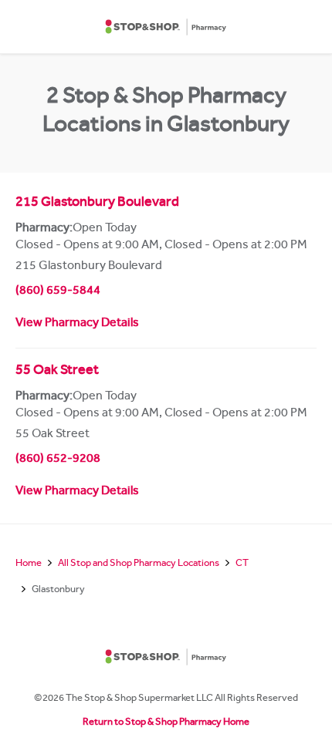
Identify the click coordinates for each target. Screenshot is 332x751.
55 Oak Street (57, 372)
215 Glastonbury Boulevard (97, 203)
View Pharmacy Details (77, 324)
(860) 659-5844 (57, 291)
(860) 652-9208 (57, 459)
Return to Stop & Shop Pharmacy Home (166, 723)
